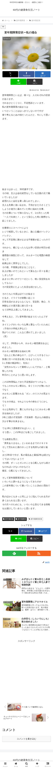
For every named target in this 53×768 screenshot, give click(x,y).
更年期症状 (9, 519)
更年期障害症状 (36, 519)
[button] (34, 82)
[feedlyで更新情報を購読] (14, 553)
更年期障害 (22, 519)
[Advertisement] (26, 152)
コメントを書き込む (26, 739)
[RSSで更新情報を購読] (39, 553)
